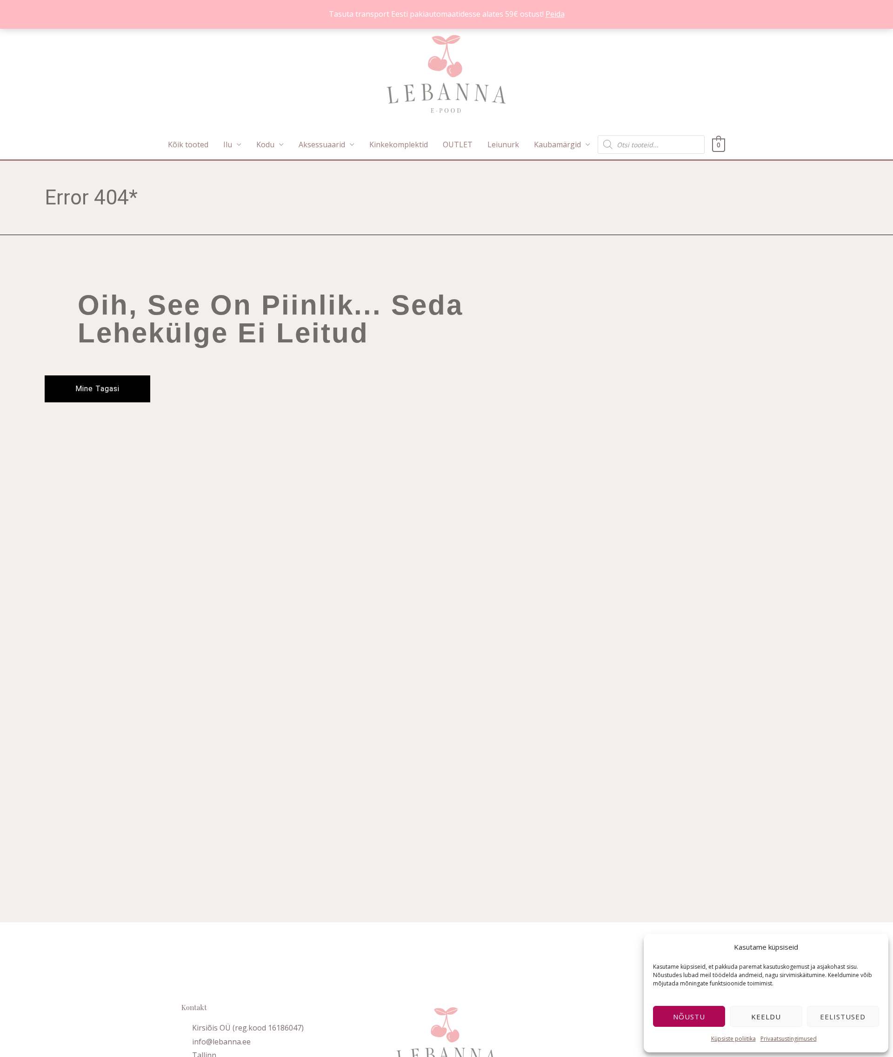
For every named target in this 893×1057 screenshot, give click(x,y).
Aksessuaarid (322, 144)
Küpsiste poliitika (733, 1039)
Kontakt (194, 1007)
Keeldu (766, 1016)
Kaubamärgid (557, 144)
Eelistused (843, 1016)
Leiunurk (503, 144)
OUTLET (458, 144)
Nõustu (689, 1016)
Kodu (265, 144)
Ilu (227, 144)
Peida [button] (555, 14)
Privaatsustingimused (788, 1039)
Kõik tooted (188, 144)
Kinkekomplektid (398, 144)
